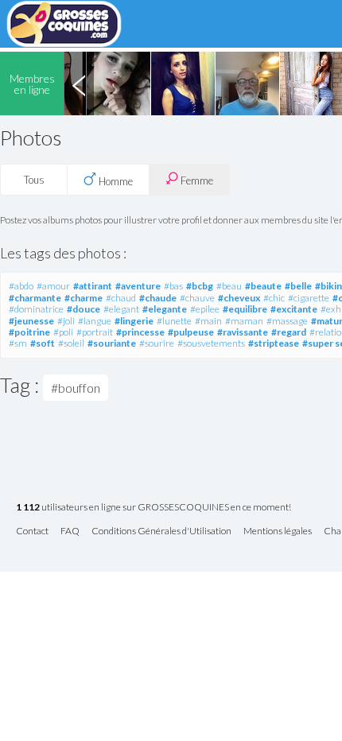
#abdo (21, 286)
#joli (66, 321)
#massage (287, 321)
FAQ (70, 531)
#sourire (156, 343)
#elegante (164, 309)
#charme (83, 298)
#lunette (174, 321)
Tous (34, 179)
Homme (114, 181)
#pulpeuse (191, 332)
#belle (298, 286)
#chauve (197, 298)
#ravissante (242, 332)
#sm (18, 343)
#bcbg (199, 286)
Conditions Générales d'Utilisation (161, 531)
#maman (244, 321)
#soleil (71, 343)
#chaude (158, 298)
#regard (288, 332)
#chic (274, 298)
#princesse (140, 332)
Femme (195, 180)
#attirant (92, 286)
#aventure (138, 286)
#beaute (263, 286)
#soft (42, 343)
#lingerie (134, 321)
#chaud (121, 298)
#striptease (273, 343)
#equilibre (245, 309)
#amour (53, 286)
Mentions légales (277, 531)
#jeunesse (31, 321)
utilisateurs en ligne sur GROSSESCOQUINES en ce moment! (153, 507)
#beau (229, 286)
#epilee (205, 309)
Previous (79, 83)
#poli (63, 332)
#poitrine (29, 332)
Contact (32, 531)
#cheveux (239, 298)
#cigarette (308, 298)
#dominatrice (36, 309)
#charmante (35, 298)
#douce (83, 309)
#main (208, 321)
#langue (94, 321)
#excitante (293, 309)
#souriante (111, 343)
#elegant (121, 309)
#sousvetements (211, 343)
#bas (173, 286)
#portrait (94, 332)
